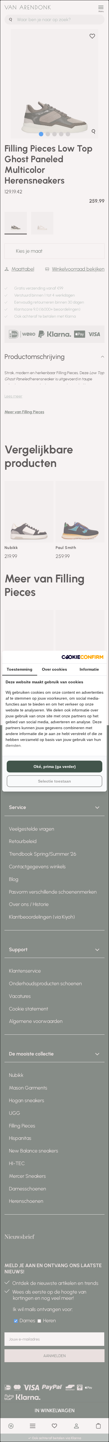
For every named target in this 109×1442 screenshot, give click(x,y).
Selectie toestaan (54, 781)
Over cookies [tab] (54, 669)
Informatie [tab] (89, 669)
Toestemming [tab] (19, 669)
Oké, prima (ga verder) (55, 766)
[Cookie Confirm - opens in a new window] (82, 657)
